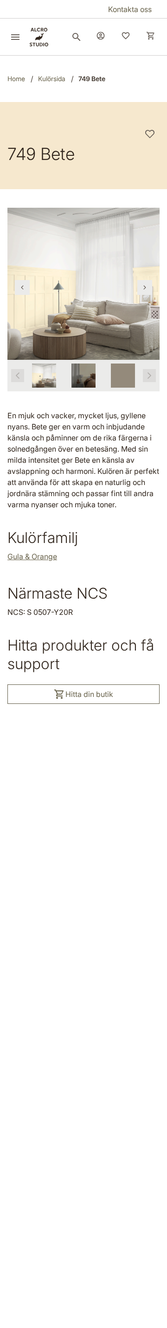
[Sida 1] (44, 376)
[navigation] (22, 287)
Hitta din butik (89, 694)
